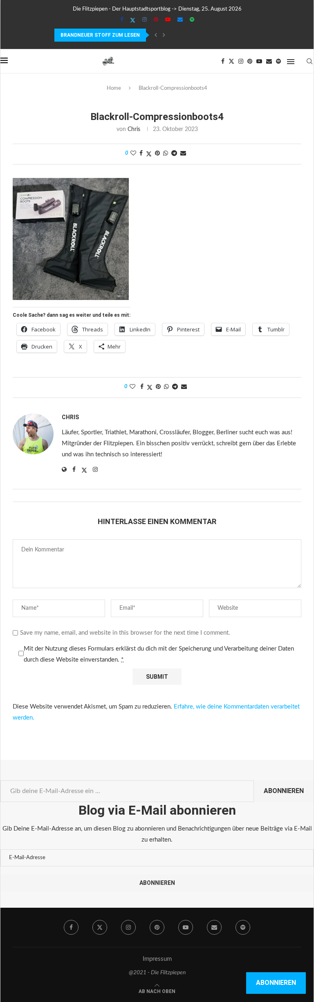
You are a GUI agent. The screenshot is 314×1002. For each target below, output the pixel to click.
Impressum (157, 959)
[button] (156, 35)
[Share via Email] (183, 153)
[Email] (180, 20)
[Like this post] (133, 153)
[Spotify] (192, 20)
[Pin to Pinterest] (157, 153)
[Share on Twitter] (149, 154)
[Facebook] (121, 20)
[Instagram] (144, 20)
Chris (134, 129)
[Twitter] (132, 20)
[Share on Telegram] (174, 153)
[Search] (309, 61)
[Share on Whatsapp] (165, 153)
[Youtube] (167, 20)
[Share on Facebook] (141, 153)
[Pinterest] (156, 20)
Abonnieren (284, 791)
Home (114, 88)
